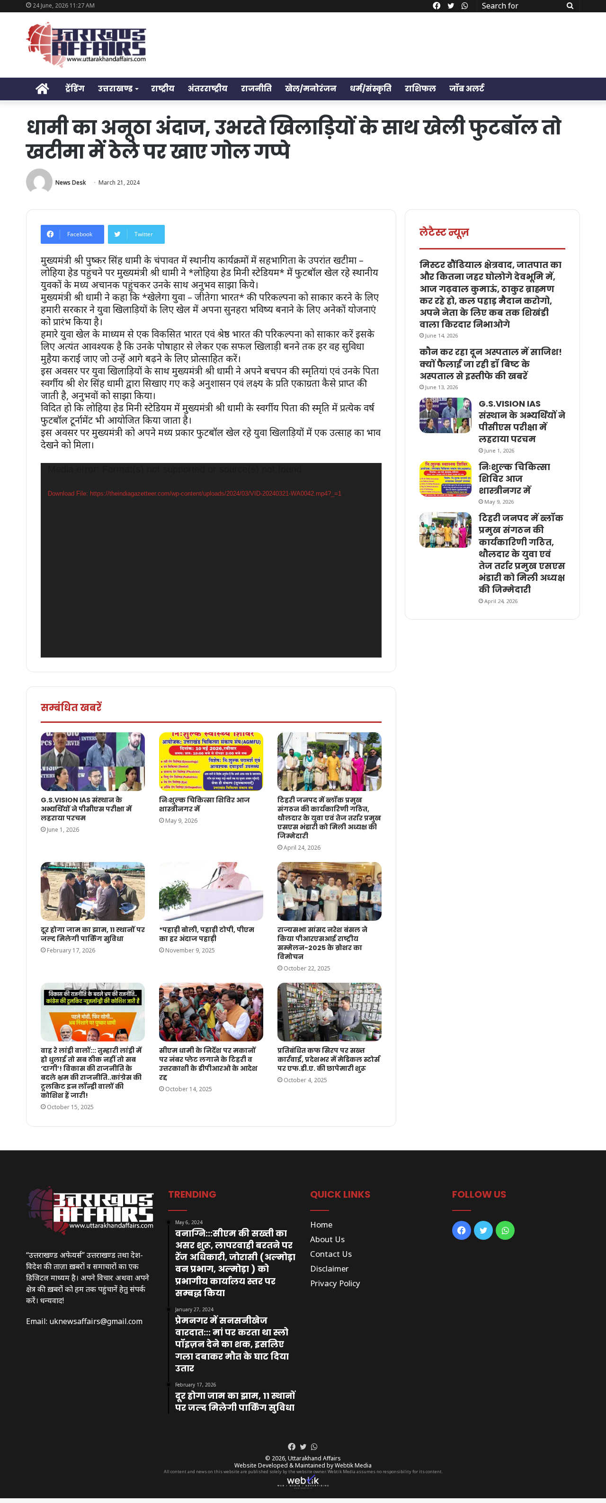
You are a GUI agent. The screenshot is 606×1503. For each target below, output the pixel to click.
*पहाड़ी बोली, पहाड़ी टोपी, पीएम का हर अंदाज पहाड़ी (206, 934)
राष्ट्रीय (163, 88)
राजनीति (256, 88)
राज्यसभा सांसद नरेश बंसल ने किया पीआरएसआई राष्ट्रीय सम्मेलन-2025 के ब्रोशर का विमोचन (322, 943)
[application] (211, 560)
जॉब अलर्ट (466, 88)
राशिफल (420, 88)
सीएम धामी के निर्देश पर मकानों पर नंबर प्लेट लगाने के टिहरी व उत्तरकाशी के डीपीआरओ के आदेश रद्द (208, 1064)
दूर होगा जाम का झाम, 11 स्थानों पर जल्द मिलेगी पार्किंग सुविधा (93, 934)
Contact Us (331, 1253)
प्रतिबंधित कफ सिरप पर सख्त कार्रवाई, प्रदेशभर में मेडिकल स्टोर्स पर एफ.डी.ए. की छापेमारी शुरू (328, 1059)
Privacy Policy (335, 1283)
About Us (327, 1239)
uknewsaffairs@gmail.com (96, 1321)
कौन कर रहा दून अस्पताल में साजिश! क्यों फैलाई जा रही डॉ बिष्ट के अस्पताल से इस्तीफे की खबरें (490, 364)
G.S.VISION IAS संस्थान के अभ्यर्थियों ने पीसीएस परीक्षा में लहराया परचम (86, 809)
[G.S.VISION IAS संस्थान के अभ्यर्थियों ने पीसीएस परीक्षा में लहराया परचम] (93, 761)
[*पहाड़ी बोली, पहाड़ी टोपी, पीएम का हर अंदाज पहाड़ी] (211, 891)
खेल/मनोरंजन (311, 88)
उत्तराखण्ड (115, 88)
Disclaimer (329, 1268)
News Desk (70, 182)
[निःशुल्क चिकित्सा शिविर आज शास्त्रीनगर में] (211, 761)
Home (321, 1224)
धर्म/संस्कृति (371, 88)
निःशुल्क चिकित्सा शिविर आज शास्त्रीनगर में (204, 804)
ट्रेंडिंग (75, 88)
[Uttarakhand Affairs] (86, 45)
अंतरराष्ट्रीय (208, 88)
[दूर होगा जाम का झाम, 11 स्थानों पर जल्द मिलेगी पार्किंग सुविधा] (93, 891)
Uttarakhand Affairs (314, 1458)
